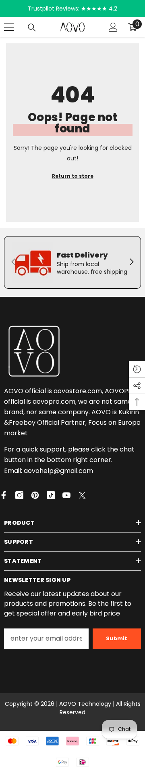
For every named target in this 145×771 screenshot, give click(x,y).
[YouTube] (66, 495)
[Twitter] (82, 495)
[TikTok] (51, 495)
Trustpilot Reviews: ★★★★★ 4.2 (72, 8)
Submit (117, 638)
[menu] (9, 27)
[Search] (32, 27)
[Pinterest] (35, 495)
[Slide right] (131, 262)
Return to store (72, 176)
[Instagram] (19, 495)
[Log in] (113, 27)
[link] (72, 262)
